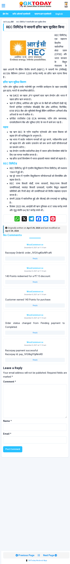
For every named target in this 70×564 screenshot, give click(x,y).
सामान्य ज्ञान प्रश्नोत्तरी (43, 14)
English (59, 14)
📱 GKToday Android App (36, 560)
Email (7, 433)
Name (7, 421)
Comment (9, 381)
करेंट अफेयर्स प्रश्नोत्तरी (21, 14)
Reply (35, 258)
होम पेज (5, 14)
